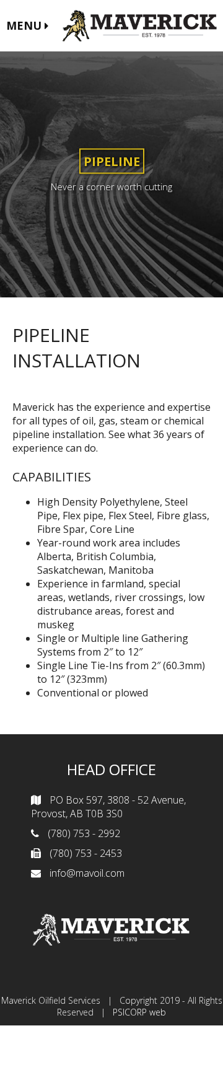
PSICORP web (139, 1012)
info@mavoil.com (87, 873)
